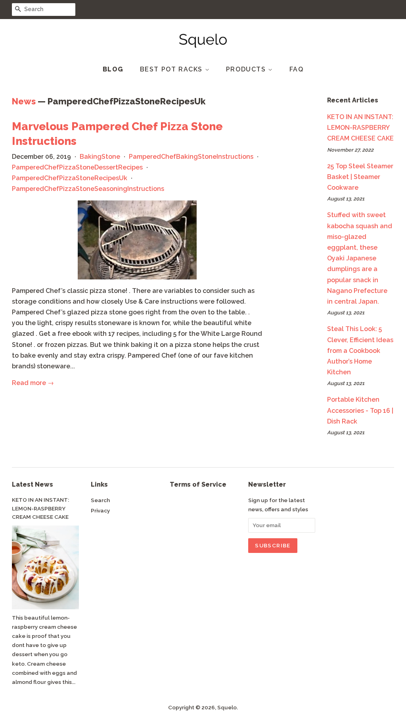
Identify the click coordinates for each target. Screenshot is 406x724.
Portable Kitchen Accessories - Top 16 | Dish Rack (360, 410)
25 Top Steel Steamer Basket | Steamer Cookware (360, 176)
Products (247, 69)
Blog (113, 69)
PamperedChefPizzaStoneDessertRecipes (77, 167)
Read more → (33, 383)
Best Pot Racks (172, 69)
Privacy (100, 510)
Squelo (227, 707)
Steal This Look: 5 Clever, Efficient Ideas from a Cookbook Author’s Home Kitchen (360, 350)
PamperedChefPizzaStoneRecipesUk (69, 178)
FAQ (296, 69)
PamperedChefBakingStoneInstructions (191, 156)
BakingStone (100, 156)
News (24, 101)
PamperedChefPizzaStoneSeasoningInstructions (88, 189)
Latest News (32, 484)
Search (100, 500)
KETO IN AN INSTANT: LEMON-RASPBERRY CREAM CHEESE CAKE (360, 127)
